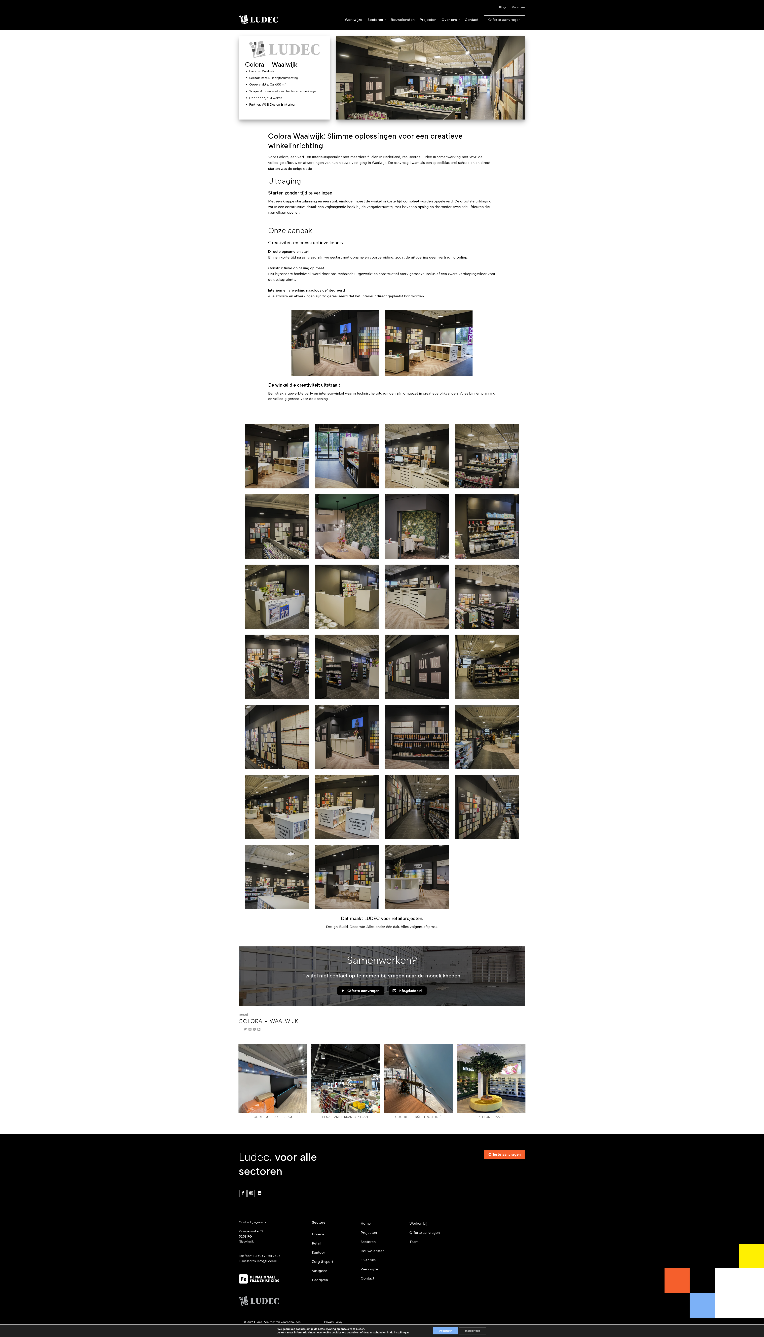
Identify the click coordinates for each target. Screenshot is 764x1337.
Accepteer (445, 1331)
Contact (471, 20)
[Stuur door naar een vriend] (249, 1029)
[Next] (525, 1088)
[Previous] (239, 1088)
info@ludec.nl (267, 1261)
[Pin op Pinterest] (254, 1029)
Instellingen (472, 1331)
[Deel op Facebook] (241, 1029)
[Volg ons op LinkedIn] (259, 1193)
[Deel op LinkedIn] (258, 1029)
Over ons (449, 20)
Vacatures (518, 7)
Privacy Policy (333, 1322)
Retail (243, 1015)
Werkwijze (353, 20)
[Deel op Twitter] (245, 1029)
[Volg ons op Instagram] (251, 1193)
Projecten (428, 20)
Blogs (503, 7)
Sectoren (375, 20)
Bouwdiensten (403, 20)
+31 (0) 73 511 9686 (267, 1256)
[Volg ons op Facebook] (243, 1193)
